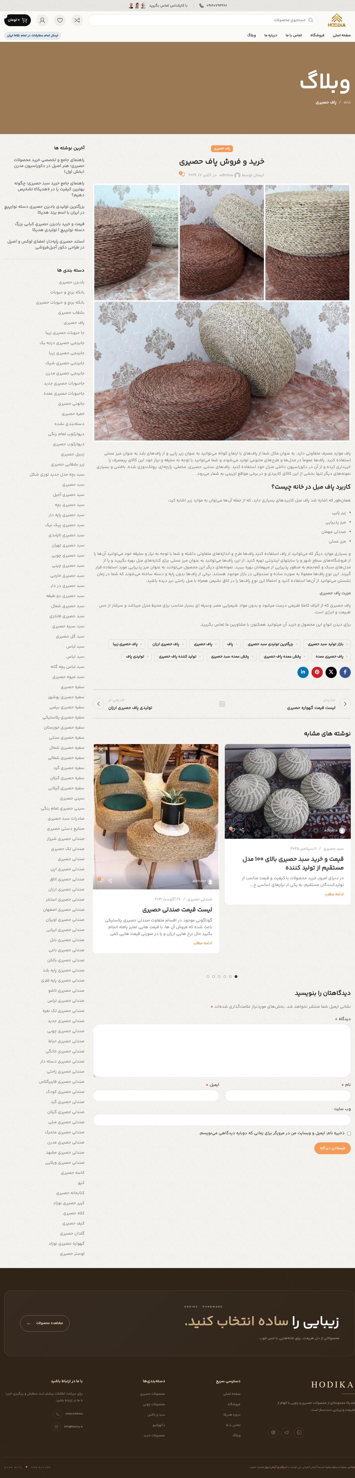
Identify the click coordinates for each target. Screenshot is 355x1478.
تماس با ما (233, 1425)
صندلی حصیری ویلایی (64, 1163)
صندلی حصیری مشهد (65, 1152)
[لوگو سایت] (337, 20)
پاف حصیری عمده (329, 656)
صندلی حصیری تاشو (66, 990)
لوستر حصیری (72, 1254)
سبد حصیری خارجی (67, 576)
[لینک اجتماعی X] (331, 672)
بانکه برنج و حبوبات (67, 292)
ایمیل (212, 1085)
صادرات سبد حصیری (66, 818)
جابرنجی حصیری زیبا (66, 353)
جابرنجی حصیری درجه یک (62, 343)
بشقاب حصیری (71, 312)
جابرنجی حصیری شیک (64, 363)
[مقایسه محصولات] (77, 20)
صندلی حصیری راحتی (65, 1071)
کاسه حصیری (72, 1173)
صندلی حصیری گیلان (65, 1112)
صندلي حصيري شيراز (65, 839)
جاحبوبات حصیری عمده (63, 393)
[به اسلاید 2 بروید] (230, 976)
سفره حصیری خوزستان (64, 727)
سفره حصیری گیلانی (66, 788)
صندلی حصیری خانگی (64, 1051)
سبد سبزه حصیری (68, 626)
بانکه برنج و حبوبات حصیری (60, 302)
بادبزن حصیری (71, 282)
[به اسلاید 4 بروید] (219, 976)
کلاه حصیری (73, 1213)
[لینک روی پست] (288, 791)
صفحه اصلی (232, 1394)
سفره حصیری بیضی (66, 707)
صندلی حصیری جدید (66, 1021)
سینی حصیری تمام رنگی (62, 808)
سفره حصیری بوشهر (66, 697)
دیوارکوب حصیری (68, 444)
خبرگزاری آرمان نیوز (275, 1467)
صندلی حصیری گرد (67, 1102)
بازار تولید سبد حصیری (325, 644)
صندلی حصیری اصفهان (63, 910)
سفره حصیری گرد (68, 768)
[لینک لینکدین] (303, 672)
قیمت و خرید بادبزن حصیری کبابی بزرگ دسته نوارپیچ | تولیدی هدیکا (49, 227)
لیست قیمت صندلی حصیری (177, 910)
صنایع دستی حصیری (65, 829)
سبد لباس (75, 646)
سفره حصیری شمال (66, 748)
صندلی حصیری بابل (67, 940)
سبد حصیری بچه (69, 505)
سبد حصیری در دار (67, 586)
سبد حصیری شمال (67, 606)
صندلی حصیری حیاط (66, 1041)
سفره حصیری (72, 687)
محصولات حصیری (152, 1394)
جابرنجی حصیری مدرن (64, 373)
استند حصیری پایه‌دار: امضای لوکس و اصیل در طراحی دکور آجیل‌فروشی (45, 244)
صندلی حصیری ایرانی (65, 930)
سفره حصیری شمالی (66, 758)
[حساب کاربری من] (42, 20)
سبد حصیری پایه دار (66, 515)
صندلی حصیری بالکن (65, 960)
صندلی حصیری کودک (65, 1092)
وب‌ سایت (342, 1109)
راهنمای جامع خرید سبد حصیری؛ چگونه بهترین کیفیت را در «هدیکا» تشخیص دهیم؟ (49, 189)
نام (346, 1085)
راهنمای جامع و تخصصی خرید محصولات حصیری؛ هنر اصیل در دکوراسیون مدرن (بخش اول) (49, 166)
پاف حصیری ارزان (165, 644)
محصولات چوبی (154, 1404)
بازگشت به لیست (221, 703)
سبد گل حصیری (70, 636)
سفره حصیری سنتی (66, 738)
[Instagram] (273, 1432)
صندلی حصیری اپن (67, 869)
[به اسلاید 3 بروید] (224, 976)
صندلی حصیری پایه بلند (63, 970)
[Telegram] (286, 1432)
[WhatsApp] (299, 1432)
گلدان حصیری (72, 1233)
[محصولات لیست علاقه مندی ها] (59, 20)
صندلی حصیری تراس (65, 1001)
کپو (81, 1183)
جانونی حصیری (71, 404)
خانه (347, 102)
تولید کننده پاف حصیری (177, 656)
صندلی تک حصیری (67, 849)
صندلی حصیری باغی (66, 950)
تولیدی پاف (135, 656)
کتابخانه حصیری (70, 1193)
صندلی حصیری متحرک (64, 1132)
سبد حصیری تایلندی (66, 535)
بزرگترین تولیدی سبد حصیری (270, 644)
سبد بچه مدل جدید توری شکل (56, 474)
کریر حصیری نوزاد (68, 1203)
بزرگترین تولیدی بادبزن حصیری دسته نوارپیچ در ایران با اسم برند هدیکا (44, 210)
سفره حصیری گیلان (67, 778)
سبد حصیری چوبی (68, 555)
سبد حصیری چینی (68, 565)
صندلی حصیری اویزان (65, 920)
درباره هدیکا (232, 1415)
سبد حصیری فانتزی (66, 616)
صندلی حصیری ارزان (66, 889)
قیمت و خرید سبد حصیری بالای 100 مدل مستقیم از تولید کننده (293, 864)
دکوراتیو (159, 1425)
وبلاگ (237, 1435)
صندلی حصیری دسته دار (62, 1061)
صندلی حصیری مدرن (65, 1142)
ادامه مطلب (334, 894)
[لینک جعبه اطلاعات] (213, 5)
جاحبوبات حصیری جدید (64, 383)
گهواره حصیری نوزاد (66, 1243)
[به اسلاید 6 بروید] (208, 976)
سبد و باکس (156, 1415)
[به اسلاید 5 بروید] (213, 976)
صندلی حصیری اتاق (67, 879)
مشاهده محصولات (44, 1323)
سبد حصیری (333, 849)
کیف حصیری (73, 1223)
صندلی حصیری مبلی (66, 1122)
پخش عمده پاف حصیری (282, 656)
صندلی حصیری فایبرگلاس (61, 1082)
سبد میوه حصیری (68, 677)
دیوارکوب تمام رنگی (66, 434)
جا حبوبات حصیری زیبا (64, 333)
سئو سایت (331, 1467)
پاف (230, 644)
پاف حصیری (326, 102)
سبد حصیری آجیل (68, 495)
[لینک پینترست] (317, 672)
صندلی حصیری (199, 899)
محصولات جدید (154, 1435)
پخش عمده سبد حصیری (230, 656)
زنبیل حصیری (72, 454)
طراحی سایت (347, 1467)
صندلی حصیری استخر (65, 899)
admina (226, 175)
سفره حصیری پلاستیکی (63, 717)
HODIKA (333, 1384)
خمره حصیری (73, 414)
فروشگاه (234, 1404)
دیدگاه (343, 1019)
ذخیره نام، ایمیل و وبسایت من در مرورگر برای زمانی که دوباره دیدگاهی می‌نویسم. (272, 1133)
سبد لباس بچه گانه (67, 667)
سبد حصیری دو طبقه (65, 596)
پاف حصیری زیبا (125, 644)
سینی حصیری (72, 798)
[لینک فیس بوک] (345, 672)
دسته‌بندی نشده (69, 424)
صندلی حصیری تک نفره (63, 1011)
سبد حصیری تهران (68, 545)
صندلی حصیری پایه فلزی (62, 980)
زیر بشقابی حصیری (67, 464)
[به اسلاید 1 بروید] (236, 976)
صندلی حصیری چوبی (65, 1031)
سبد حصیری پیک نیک (64, 525)
